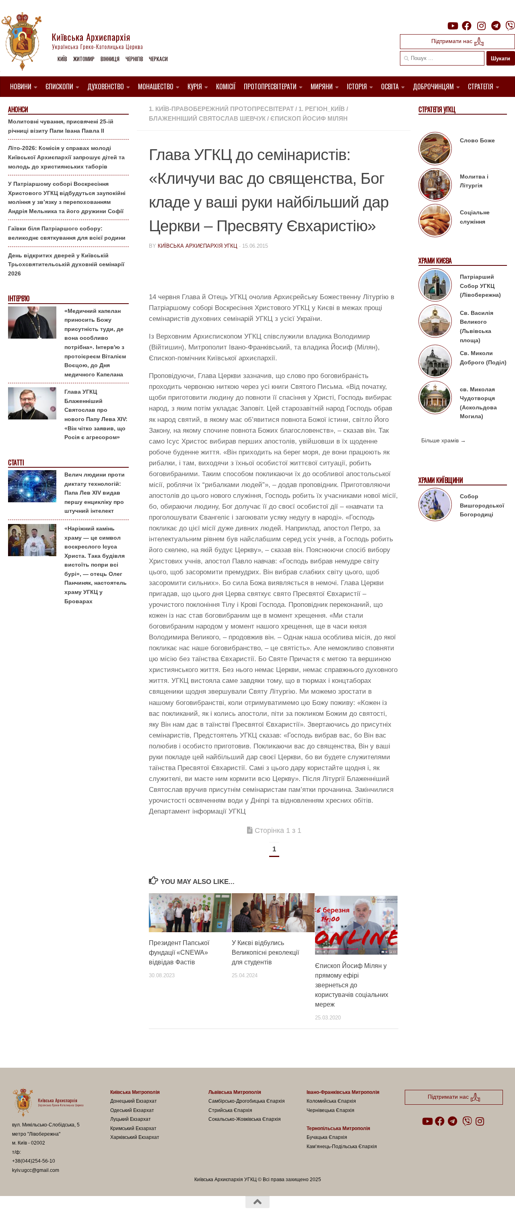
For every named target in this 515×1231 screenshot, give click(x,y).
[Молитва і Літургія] (435, 186)
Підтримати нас (452, 41)
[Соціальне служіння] (435, 222)
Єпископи (59, 86)
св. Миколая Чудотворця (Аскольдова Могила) (478, 403)
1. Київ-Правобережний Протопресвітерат (221, 108)
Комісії (226, 86)
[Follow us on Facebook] (467, 26)
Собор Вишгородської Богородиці (482, 505)
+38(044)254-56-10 (33, 1161)
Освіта (390, 86)
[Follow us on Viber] (510, 26)
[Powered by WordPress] (41, 1214)
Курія (194, 86)
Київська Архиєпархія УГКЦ (197, 246)
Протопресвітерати (270, 86)
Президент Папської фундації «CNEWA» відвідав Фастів (179, 952)
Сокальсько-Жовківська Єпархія (244, 1119)
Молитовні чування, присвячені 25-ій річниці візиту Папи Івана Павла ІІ (60, 126)
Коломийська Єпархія (331, 1101)
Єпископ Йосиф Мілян (309, 118)
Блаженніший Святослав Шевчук (207, 118)
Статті (16, 462)
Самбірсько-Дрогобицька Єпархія (246, 1101)
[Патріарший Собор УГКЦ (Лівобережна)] (435, 286)
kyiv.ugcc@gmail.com (35, 1170)
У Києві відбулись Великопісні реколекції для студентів (265, 952)
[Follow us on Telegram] (496, 26)
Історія (357, 86)
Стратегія (480, 86)
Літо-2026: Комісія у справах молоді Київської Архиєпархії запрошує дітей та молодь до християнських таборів (66, 157)
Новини (20, 86)
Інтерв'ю (18, 298)
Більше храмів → (443, 440)
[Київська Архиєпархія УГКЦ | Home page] (78, 42)
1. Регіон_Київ (322, 108)
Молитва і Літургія (474, 181)
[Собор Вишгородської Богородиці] (435, 506)
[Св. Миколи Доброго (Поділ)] (435, 363)
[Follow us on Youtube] (452, 26)
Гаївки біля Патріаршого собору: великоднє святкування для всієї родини (67, 233)
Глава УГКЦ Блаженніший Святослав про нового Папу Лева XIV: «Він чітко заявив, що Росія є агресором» (96, 414)
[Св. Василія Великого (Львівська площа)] (435, 322)
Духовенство (105, 86)
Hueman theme (106, 1214)
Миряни (322, 86)
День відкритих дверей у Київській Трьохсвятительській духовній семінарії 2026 (66, 264)
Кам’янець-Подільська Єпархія (342, 1146)
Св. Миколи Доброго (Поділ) (483, 358)
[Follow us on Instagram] (481, 26)
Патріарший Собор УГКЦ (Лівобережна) (480, 285)
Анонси (18, 109)
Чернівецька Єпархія (330, 1110)
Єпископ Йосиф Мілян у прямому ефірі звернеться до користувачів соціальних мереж (351, 985)
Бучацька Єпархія (327, 1137)
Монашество (155, 86)
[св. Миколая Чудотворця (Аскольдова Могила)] (435, 399)
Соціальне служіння (475, 217)
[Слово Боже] (435, 150)
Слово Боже (477, 140)
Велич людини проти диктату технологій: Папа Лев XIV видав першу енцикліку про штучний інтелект (94, 492)
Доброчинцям (433, 86)
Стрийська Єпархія (230, 1110)
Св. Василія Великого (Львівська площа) (476, 326)
